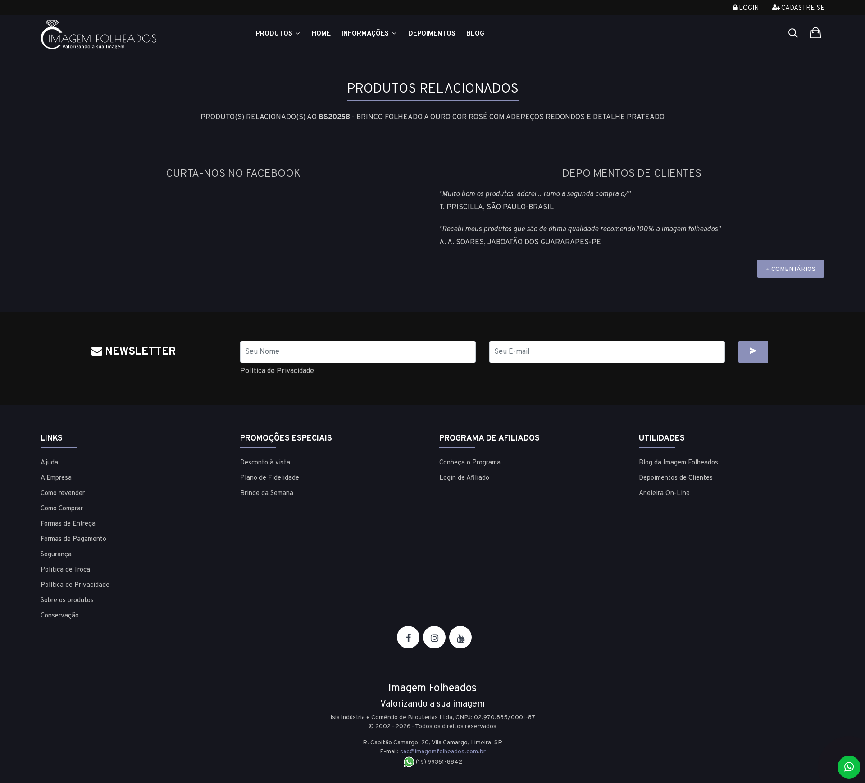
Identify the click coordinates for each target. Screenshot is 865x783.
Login (748, 8)
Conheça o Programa (470, 463)
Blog (475, 34)
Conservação (60, 616)
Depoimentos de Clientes (676, 478)
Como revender (63, 493)
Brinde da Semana (266, 493)
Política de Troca (65, 570)
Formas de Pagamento (73, 539)
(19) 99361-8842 (438, 762)
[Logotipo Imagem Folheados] (134, 34)
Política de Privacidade (277, 371)
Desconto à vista (265, 463)
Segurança (56, 554)
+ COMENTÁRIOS (790, 269)
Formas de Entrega (68, 524)
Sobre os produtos (67, 600)
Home (321, 34)
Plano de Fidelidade (269, 478)
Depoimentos (431, 34)
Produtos (275, 34)
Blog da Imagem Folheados (678, 463)
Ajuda (49, 463)
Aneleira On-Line (664, 493)
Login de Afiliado (464, 478)
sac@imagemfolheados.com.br (443, 752)
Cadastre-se (802, 8)
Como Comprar (62, 508)
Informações (366, 34)
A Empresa (56, 478)
